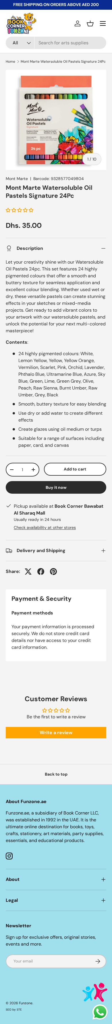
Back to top (56, 774)
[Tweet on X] (28, 571)
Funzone (25, 1003)
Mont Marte (17, 178)
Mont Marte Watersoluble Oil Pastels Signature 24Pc (63, 61)
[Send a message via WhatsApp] (100, 1012)
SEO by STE (14, 1009)
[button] (90, 23)
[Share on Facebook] (40, 571)
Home (10, 61)
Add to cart (75, 469)
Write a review (56, 733)
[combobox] (56, 43)
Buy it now (56, 487)
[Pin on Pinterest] (53, 571)
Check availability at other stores (45, 527)
